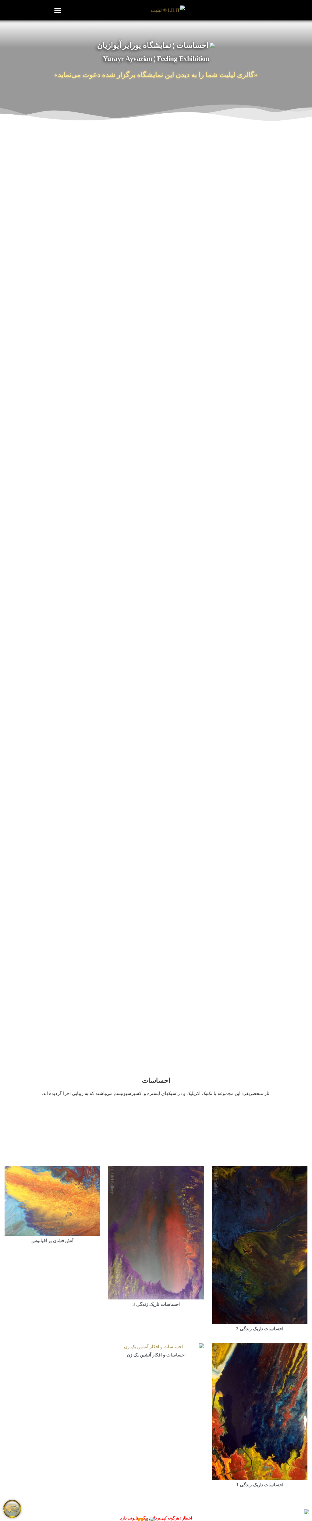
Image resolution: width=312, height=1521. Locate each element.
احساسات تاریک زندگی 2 (259, 1328)
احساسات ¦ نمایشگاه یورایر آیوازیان (153, 45)
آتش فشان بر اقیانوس (52, 1240)
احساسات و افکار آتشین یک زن (156, 1354)
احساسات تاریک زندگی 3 (156, 1304)
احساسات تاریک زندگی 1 (259, 1484)
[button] (58, 10)
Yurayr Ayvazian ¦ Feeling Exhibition (156, 58)
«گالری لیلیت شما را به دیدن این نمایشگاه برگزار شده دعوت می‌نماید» (156, 75)
